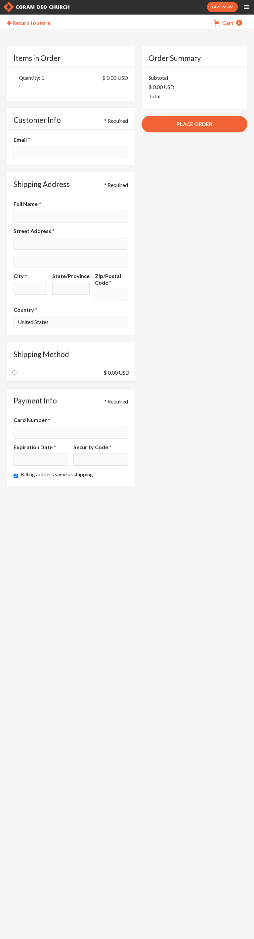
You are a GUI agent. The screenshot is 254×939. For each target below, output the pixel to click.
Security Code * (92, 447)
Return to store (29, 23)
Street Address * (34, 231)
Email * (22, 139)
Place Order (194, 124)
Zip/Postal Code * (108, 279)
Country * (25, 309)
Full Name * (27, 204)
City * (20, 276)
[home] (36, 7)
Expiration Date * (35, 447)
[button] (246, 7)
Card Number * (32, 420)
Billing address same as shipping (57, 474)
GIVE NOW (222, 6)
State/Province (71, 276)
